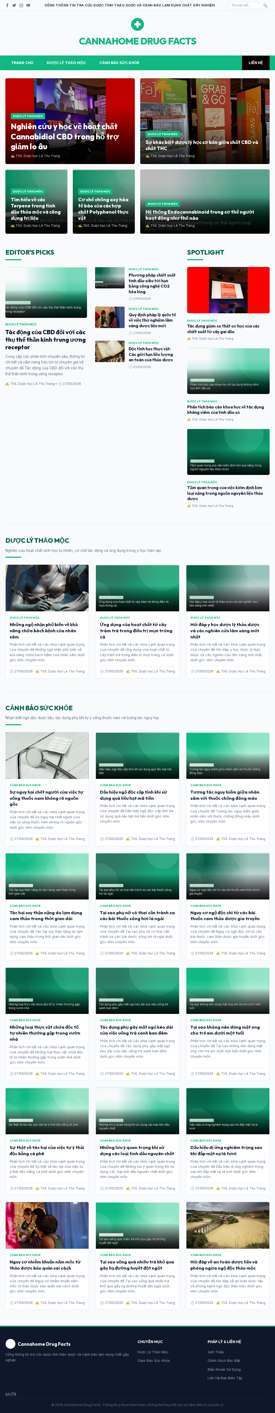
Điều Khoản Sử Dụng (224, 1369)
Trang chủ (22, 62)
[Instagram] (21, 5)
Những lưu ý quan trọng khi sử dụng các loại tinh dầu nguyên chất (137, 1150)
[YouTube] (28, 5)
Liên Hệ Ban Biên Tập (225, 1378)
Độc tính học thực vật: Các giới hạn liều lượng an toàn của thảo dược (151, 354)
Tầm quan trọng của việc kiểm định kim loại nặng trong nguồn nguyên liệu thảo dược (225, 493)
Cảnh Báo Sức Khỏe (119, 62)
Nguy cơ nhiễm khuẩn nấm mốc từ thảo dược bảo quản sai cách (45, 1265)
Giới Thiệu (216, 1352)
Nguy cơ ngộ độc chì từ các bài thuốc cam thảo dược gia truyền (225, 915)
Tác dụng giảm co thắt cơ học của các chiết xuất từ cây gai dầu (223, 328)
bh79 (10, 1394)
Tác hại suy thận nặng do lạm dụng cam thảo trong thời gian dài (46, 915)
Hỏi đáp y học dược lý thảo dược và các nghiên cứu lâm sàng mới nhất (224, 630)
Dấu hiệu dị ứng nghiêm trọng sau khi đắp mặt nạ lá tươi (226, 1150)
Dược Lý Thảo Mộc (66, 62)
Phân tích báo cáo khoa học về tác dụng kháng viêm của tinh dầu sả (225, 409)
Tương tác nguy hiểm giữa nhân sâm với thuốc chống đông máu (224, 795)
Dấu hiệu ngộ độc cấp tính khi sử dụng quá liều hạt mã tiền (133, 795)
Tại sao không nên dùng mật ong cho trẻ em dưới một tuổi (225, 1030)
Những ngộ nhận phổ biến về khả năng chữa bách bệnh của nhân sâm (44, 630)
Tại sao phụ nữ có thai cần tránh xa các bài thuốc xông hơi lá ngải (137, 915)
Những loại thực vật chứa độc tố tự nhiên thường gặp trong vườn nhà (45, 1033)
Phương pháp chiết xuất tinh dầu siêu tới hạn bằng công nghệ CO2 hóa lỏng (152, 283)
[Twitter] (14, 5)
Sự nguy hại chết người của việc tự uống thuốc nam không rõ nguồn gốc (46, 798)
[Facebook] (7, 5)
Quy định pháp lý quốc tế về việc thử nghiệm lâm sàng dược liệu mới (152, 320)
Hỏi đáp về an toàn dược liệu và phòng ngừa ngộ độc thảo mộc (224, 1265)
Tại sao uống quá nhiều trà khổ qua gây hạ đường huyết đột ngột (137, 1265)
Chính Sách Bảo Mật (224, 1361)
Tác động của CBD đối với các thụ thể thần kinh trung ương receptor (45, 339)
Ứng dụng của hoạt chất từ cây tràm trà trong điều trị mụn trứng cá (136, 630)
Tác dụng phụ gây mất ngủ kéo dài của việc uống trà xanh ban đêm (136, 1030)
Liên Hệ (256, 62)
